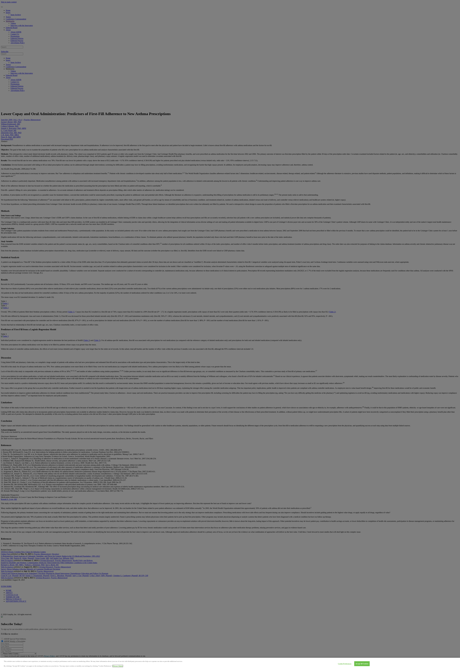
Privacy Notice (118, 666)
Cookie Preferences (344, 664)
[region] (230, 664)
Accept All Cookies (362, 664)
